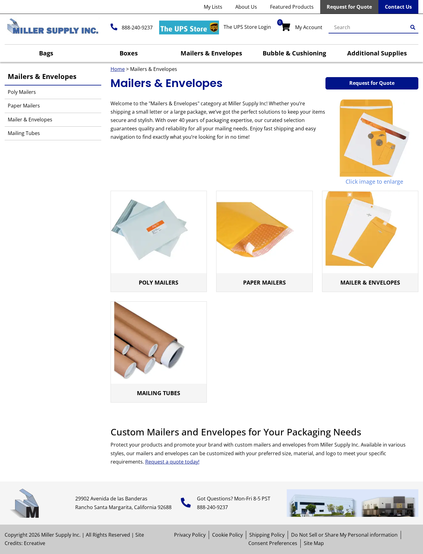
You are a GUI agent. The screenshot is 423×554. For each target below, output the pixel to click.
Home (118, 69)
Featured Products (292, 6)
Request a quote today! (172, 461)
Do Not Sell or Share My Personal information (344, 534)
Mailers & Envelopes (211, 53)
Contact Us (398, 6)
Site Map (314, 543)
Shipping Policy (267, 534)
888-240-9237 (137, 27)
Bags (46, 53)
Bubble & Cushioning (294, 53)
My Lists (213, 6)
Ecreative (34, 543)
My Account (308, 27)
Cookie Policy (227, 534)
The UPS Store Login (247, 27)
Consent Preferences (272, 543)
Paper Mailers (24, 105)
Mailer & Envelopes (30, 119)
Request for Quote (349, 6)
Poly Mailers (22, 92)
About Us (246, 6)
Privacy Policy (190, 534)
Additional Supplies (377, 53)
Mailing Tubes (24, 133)
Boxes (129, 53)
